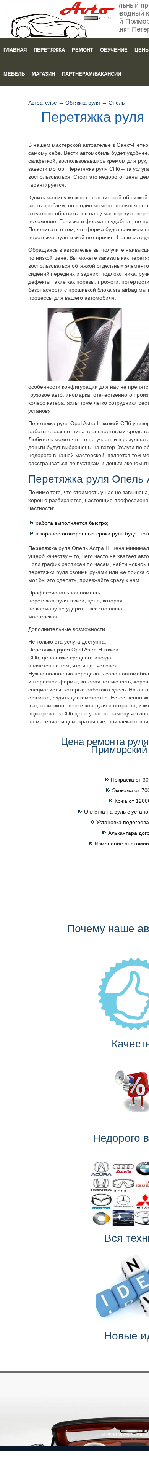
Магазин (43, 74)
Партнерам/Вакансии (91, 74)
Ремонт (82, 50)
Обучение (114, 50)
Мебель (14, 74)
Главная (15, 50)
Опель (117, 103)
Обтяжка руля (82, 103)
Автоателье (42, 103)
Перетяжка (49, 50)
